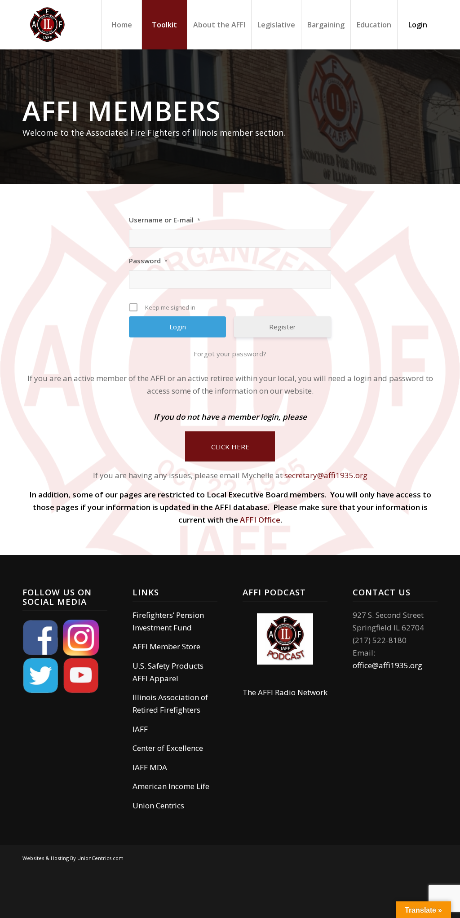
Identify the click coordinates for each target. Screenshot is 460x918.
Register (282, 326)
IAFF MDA (150, 767)
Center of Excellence (168, 748)
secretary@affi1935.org (325, 475)
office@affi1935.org (387, 665)
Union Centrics (158, 805)
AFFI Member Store (166, 646)
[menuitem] (121, 24)
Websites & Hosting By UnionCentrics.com (73, 858)
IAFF (140, 729)
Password (148, 260)
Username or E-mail (164, 219)
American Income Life (171, 786)
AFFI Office (260, 519)
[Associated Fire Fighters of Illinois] (47, 24)
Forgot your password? (230, 353)
